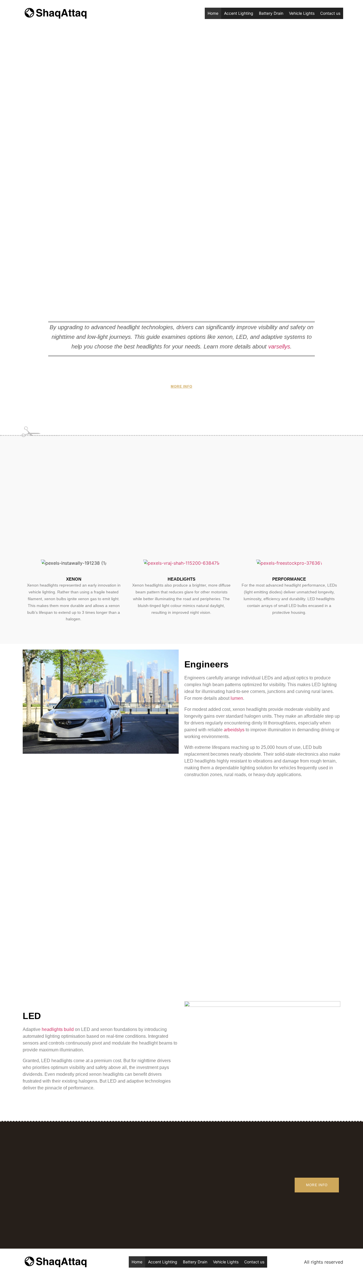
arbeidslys (234, 729)
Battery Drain (271, 13)
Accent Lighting (238, 13)
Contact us (330, 13)
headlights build (58, 1029)
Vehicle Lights (302, 13)
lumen (237, 698)
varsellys (279, 346)
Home (213, 13)
